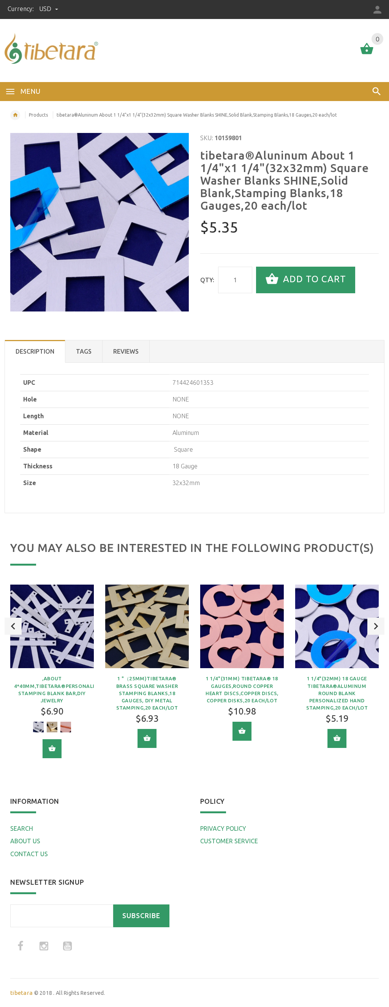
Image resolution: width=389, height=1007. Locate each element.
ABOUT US (25, 841)
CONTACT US (29, 853)
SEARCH (21, 828)
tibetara (21, 993)
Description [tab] (35, 351)
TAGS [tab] (84, 351)
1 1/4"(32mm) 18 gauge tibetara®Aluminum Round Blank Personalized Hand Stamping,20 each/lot (337, 693)
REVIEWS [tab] (126, 351)
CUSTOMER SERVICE (229, 841)
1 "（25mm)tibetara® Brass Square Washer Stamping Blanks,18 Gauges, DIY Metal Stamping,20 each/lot (147, 693)
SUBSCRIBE (141, 915)
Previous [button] (13, 626)
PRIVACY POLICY (223, 828)
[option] (52, 677)
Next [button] (375, 626)
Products (38, 114)
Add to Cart (313, 279)
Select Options (52, 748)
